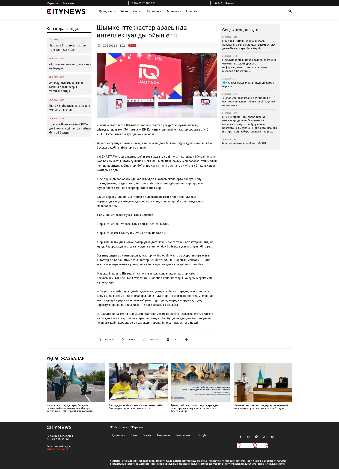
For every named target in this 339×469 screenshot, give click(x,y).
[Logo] (66, 11)
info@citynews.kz (58, 449)
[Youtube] (272, 437)
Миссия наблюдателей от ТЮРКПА (244, 143)
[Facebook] (240, 437)
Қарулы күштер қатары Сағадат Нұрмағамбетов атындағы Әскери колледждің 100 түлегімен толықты (70, 408)
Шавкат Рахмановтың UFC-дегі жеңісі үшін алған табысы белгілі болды (70, 128)
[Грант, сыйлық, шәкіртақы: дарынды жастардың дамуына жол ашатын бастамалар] (200, 382)
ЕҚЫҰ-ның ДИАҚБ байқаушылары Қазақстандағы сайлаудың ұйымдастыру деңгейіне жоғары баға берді (249, 44)
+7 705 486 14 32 (58, 439)
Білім (132, 45)
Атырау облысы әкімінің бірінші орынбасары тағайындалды (66, 87)
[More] (186, 339)
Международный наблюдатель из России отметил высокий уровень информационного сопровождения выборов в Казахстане (249, 65)
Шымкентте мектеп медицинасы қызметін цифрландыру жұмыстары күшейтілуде (261, 407)
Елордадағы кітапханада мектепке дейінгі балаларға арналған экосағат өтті (136, 407)
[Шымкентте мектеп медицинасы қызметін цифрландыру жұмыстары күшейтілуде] (263, 382)
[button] (290, 11)
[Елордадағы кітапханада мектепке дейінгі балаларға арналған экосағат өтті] (138, 382)
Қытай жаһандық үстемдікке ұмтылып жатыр (69, 108)
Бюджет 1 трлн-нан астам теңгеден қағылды (67, 47)
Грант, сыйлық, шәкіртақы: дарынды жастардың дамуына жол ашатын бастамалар (194, 408)
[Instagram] (248, 437)
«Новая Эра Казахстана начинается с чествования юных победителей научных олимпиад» (248, 101)
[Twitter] (264, 437)
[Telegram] (256, 437)
